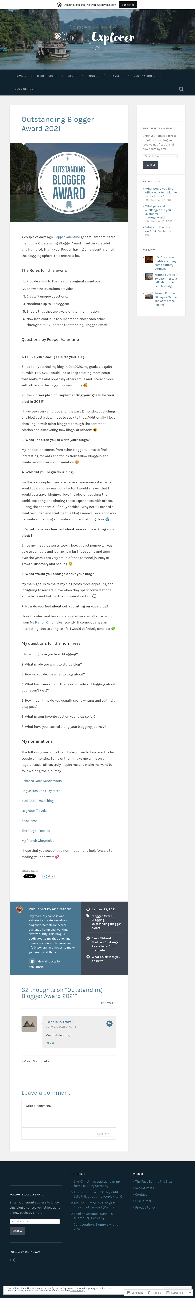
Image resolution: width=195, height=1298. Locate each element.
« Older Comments (35, 1061)
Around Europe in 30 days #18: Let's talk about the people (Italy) (166, 280)
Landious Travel (59, 1022)
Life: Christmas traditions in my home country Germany (165, 263)
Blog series (24, 88)
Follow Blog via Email (158, 128)
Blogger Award (102, 916)
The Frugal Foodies (36, 831)
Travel (114, 75)
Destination (143, 75)
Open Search (181, 88)
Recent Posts (144, 1188)
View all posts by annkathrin (44, 964)
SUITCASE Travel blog (38, 801)
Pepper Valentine (67, 237)
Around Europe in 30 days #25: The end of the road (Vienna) (166, 299)
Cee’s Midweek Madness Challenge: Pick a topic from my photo (105, 944)
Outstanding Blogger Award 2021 (58, 124)
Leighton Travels (34, 811)
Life (71, 75)
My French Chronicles (46, 622)
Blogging (98, 920)
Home (19, 75)
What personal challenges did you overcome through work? (158, 212)
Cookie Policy (77, 1290)
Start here (45, 75)
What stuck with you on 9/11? (106, 959)
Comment (103, 1133)
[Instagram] (13, 1260)
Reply (109, 1024)
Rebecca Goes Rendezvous (42, 781)
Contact (141, 1194)
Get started (128, 4)
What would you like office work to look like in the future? (161, 192)
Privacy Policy (145, 1207)
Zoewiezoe (30, 821)
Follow (150, 165)
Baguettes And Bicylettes (41, 791)
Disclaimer (143, 1201)
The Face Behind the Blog (153, 1181)
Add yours (108, 1003)
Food (91, 75)
